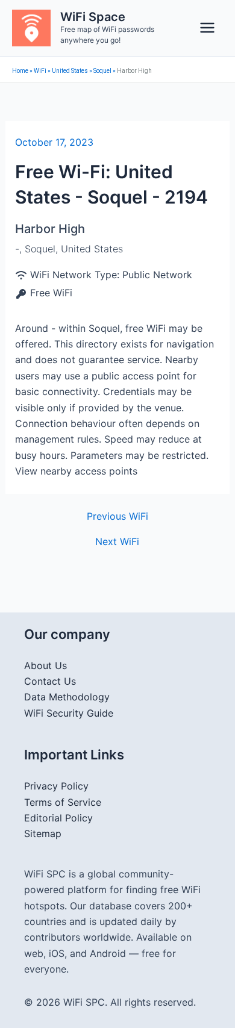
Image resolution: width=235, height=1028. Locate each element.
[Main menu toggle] (207, 27)
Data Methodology (67, 697)
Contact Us (50, 681)
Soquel (102, 70)
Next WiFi (117, 541)
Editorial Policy (58, 818)
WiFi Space (92, 17)
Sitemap (42, 833)
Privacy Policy (56, 786)
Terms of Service (62, 802)
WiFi (40, 70)
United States (70, 70)
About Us (45, 665)
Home (20, 70)
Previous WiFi (117, 516)
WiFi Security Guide (68, 713)
